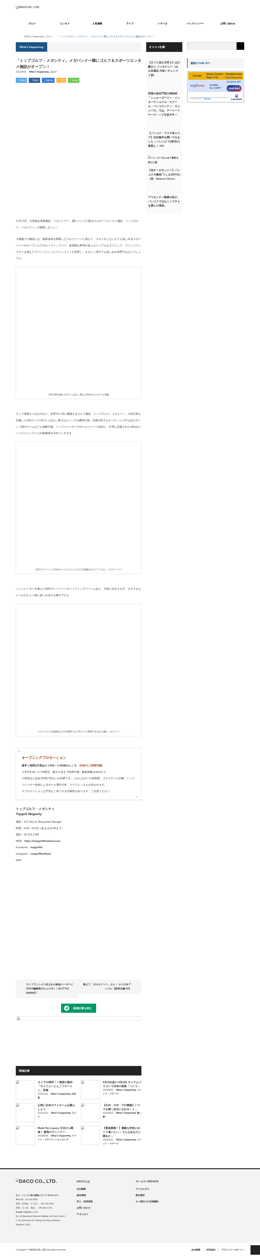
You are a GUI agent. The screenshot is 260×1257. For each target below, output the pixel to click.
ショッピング (62, 1139)
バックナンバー (195, 23)
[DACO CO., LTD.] (28, 7)
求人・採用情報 (85, 1201)
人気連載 (97, 23)
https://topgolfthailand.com (42, 840)
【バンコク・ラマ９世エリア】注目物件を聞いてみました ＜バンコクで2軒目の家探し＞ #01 (164, 139)
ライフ (130, 23)
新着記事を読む (83, 1008)
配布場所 (140, 1195)
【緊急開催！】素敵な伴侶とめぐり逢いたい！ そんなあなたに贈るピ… (122, 1131)
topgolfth (36, 847)
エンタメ (65, 23)
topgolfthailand (41, 853)
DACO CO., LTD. (38, 1249)
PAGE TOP (255, 1250)
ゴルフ (53, 72)
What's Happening (39, 72)
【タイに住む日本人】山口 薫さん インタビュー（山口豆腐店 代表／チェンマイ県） (164, 69)
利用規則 (210, 1249)
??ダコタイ (83, 1214)
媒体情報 (81, 1195)
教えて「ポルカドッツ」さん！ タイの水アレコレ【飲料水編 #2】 (107, 986)
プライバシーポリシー (232, 1249)
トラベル (162, 23)
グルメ (32, 23)
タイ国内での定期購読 (147, 1201)
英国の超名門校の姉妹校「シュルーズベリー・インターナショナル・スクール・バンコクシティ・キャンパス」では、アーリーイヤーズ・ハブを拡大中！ (164, 104)
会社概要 (81, 1189)
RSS (41, 1234)
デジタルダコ (142, 1189)
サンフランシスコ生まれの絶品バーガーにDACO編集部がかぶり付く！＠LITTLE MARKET (49, 988)
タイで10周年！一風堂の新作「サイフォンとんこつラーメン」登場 (55, 1086)
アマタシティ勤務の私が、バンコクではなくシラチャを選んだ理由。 (164, 201)
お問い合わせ (227, 23)
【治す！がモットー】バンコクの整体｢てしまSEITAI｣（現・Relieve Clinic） (164, 174)
